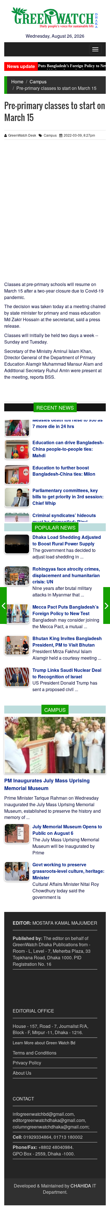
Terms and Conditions (34, 1052)
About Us (22, 1073)
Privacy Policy (27, 1062)
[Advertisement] (55, 213)
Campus (38, 81)
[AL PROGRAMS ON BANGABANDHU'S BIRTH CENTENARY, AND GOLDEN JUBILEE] (106, 605)
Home (17, 81)
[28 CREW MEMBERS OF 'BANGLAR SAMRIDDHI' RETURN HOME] (3, 605)
